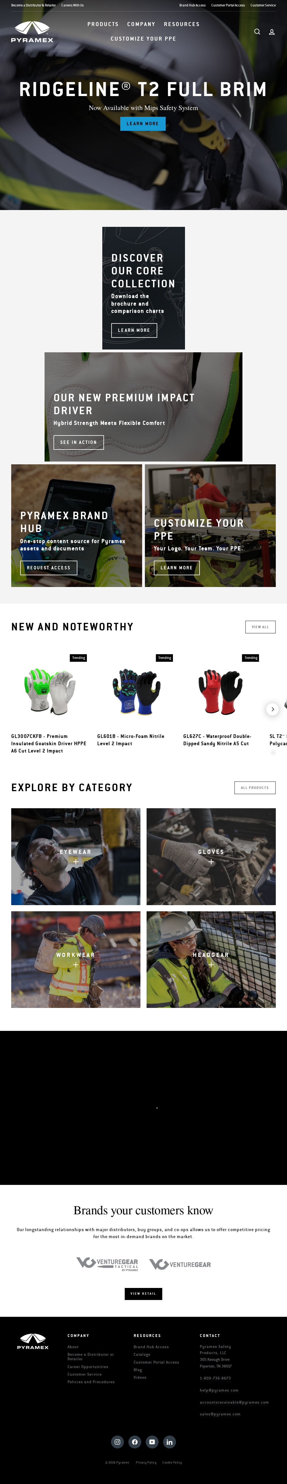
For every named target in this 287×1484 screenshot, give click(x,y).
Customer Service (263, 5)
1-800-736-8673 (215, 1378)
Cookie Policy (172, 1462)
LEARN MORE (146, 1131)
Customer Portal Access (228, 5)
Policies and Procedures (91, 1382)
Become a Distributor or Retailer (91, 1356)
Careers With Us (72, 5)
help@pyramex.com (219, 1390)
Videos (140, 1377)
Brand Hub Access (192, 5)
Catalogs (142, 1354)
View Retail (143, 1294)
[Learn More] (210, 525)
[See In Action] (143, 407)
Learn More (143, 124)
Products (103, 24)
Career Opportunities (88, 1366)
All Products (255, 788)
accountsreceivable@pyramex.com (234, 1402)
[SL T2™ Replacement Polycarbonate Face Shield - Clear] (273, 752)
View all (260, 627)
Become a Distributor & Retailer (33, 5)
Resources (182, 24)
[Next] (272, 709)
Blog (138, 1369)
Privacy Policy (146, 1462)
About (73, 1347)
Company (141, 24)
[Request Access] (76, 525)
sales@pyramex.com (220, 1414)
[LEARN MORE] (143, 288)
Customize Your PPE (144, 39)
